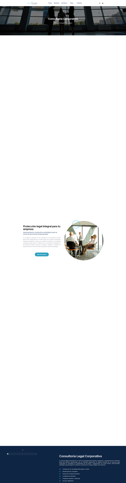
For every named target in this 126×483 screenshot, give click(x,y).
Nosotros (56, 3)
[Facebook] (99, 3)
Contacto (79, 3)
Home (50, 3)
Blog (71, 3)
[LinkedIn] (102, 3)
